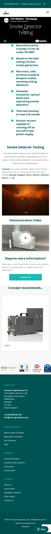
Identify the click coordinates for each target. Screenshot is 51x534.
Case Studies (9, 496)
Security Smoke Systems (14, 462)
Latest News (9, 488)
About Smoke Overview (14, 432)
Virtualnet (25, 526)
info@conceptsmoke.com (31, 4)
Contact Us (8, 500)
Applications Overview (13, 436)
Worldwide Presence (12, 492)
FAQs (6, 444)
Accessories (9, 466)
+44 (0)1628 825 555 (11, 4)
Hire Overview (10, 440)
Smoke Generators (12, 458)
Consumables (9, 470)
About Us (8, 485)
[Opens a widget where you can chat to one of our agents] (41, 529)
